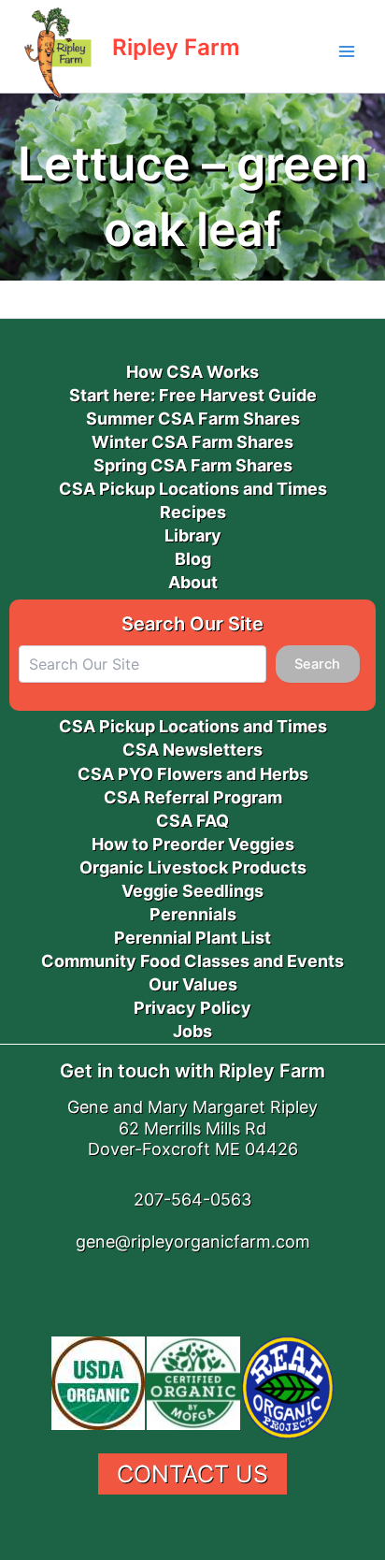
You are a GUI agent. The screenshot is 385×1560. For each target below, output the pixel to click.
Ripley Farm (176, 47)
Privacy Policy (192, 1008)
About (193, 582)
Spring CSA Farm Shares (192, 465)
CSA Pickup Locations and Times (193, 488)
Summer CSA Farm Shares (193, 418)
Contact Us (192, 1474)
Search (317, 664)
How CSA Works (192, 372)
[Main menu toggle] (346, 51)
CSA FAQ (192, 821)
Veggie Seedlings (192, 891)
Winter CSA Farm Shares (192, 442)
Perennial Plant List (192, 937)
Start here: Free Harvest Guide (193, 395)
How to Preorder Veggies (193, 844)
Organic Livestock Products (193, 867)
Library (192, 535)
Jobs (192, 1031)
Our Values (193, 984)
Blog (193, 559)
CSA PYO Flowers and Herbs (193, 774)
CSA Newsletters (192, 749)
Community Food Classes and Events (192, 961)
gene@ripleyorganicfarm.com (193, 1241)
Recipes (193, 512)
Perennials (193, 914)
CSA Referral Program (193, 797)
